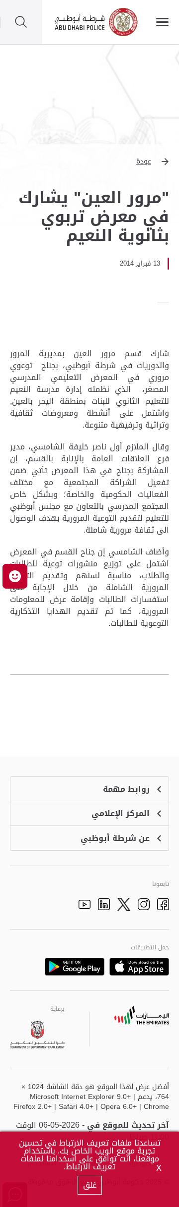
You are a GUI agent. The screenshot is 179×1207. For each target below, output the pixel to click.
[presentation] (166, 302)
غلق (89, 1185)
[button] (89, 161)
